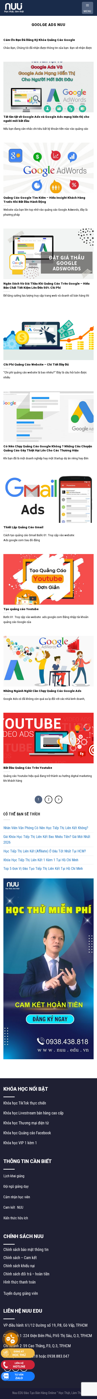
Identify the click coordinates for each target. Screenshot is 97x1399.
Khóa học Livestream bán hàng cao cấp (33, 1113)
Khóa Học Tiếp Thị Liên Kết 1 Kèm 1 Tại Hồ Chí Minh (40, 860)
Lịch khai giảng (13, 1176)
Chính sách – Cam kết (20, 1257)
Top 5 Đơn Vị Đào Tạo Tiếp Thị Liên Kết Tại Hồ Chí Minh (43, 868)
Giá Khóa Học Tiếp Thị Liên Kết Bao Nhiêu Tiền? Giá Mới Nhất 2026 (46, 840)
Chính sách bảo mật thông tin (25, 1249)
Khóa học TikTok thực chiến (24, 1103)
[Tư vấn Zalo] (18, 1376)
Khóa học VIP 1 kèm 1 (20, 1143)
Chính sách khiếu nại (19, 1266)
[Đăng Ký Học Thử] (18, 1353)
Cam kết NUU (13, 1207)
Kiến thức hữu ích (15, 1218)
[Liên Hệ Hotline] (18, 1364)
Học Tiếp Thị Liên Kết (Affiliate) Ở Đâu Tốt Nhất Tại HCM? (44, 851)
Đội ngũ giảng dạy (16, 1186)
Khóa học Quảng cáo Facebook (27, 1133)
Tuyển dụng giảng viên (20, 1293)
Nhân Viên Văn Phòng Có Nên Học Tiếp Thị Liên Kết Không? (45, 828)
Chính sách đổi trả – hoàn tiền (26, 1274)
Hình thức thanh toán (19, 1282)
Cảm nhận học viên (16, 1197)
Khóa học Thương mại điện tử (26, 1123)
